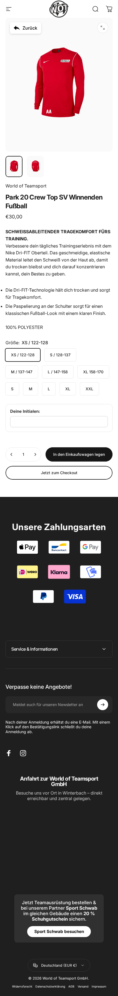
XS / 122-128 (23, 354)
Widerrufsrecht (22, 986)
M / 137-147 (21, 371)
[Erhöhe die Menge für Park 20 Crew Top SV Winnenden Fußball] (35, 454)
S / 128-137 (60, 354)
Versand (83, 986)
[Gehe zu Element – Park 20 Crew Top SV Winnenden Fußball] (14, 166)
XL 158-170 (93, 371)
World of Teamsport (25, 186)
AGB (71, 986)
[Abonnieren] (102, 704)
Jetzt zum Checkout (59, 472)
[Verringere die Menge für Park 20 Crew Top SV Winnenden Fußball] (11, 454)
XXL (89, 388)
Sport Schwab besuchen (59, 931)
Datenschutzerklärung (50, 986)
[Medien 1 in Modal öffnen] (102, 27)
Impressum (99, 986)
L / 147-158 (58, 371)
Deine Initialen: (25, 411)
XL (67, 388)
